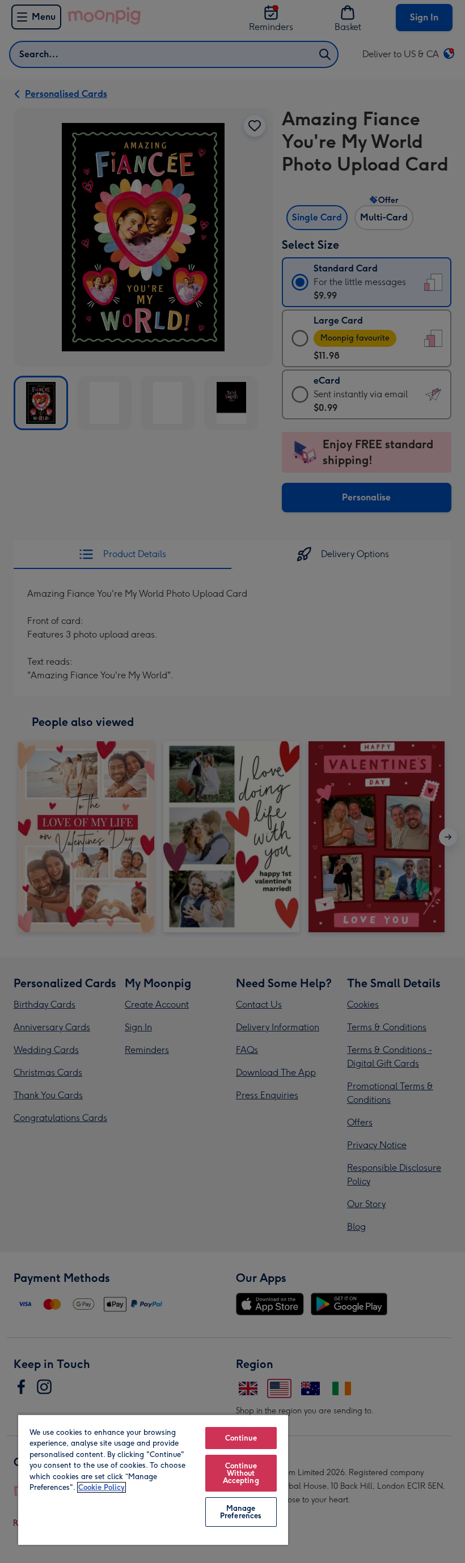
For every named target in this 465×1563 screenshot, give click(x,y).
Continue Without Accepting (241, 1473)
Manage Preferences (240, 1512)
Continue (241, 1438)
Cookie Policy (101, 1487)
